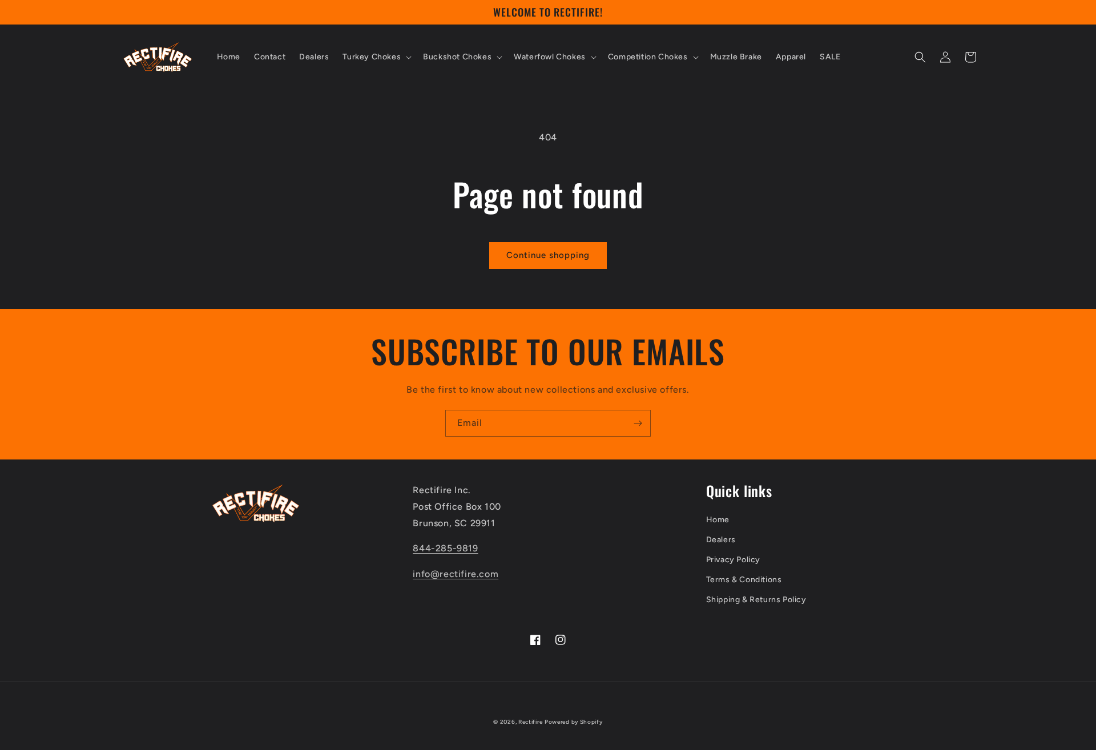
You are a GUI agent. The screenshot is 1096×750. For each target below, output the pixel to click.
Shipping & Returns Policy (756, 599)
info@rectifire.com (455, 573)
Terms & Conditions (744, 579)
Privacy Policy (733, 559)
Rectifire (530, 721)
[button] (376, 57)
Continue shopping (548, 255)
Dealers (721, 540)
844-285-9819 (445, 548)
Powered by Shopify (574, 721)
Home (718, 520)
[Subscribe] (637, 423)
